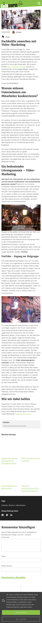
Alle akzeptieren (21, 612)
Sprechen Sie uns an (23, 414)
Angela (18, 32)
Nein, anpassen (21, 619)
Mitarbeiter (4, 505)
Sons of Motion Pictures (16, 67)
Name (3, 556)
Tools (7, 37)
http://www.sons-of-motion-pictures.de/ (14, 426)
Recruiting (12, 505)
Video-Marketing (20, 505)
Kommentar (5, 537)
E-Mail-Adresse (7, 566)
